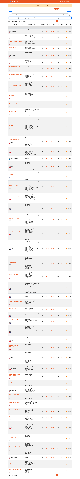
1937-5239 (52, 417)
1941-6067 (52, 31)
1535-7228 (52, 470)
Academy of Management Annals (15, 30)
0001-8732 (47, 309)
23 (61, 276)
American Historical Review (14, 416)
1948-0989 (52, 37)
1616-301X (47, 233)
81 (61, 296)
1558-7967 (52, 48)
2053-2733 (47, 141)
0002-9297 (47, 448)
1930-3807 (52, 42)
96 (61, 158)
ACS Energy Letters (12, 111)
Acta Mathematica (12, 157)
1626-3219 (52, 315)
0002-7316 (47, 368)
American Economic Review (14, 402)
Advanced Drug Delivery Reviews (15, 206)
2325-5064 (52, 368)
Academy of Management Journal (15, 35)
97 (61, 37)
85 (61, 76)
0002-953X (47, 470)
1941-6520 (47, 31)
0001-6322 (47, 166)
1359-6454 (47, 151)
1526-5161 (47, 427)
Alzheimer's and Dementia (14, 356)
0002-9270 (47, 438)
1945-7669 (47, 396)
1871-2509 (52, 158)
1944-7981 (52, 403)
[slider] (11, 13)
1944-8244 (47, 86)
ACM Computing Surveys (14, 60)
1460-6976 (52, 309)
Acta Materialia (12, 149)
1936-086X (53, 126)
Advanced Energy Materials (14, 218)
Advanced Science (12, 262)
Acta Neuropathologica (13, 164)
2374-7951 (52, 104)
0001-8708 (47, 296)
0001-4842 (47, 55)
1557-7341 (52, 62)
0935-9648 (47, 248)
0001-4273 (47, 37)
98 (61, 55)
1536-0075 (52, 427)
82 (61, 48)
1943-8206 (47, 302)
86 (61, 457)
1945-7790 (52, 376)
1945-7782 (47, 376)
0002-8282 (47, 403)
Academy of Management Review (15, 41)
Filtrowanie (56, 9)
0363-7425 (47, 42)
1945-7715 (52, 389)
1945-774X (53, 382)
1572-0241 (52, 438)
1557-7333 (52, 68)
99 (61, 31)
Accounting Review (12, 47)
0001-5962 (47, 158)
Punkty (42, 24)
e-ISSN (52, 24)
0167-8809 (47, 330)
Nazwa (15, 24)
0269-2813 (47, 347)
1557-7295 (52, 76)
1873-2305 (52, 330)
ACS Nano (11, 125)
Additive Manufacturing (13, 185)
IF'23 (57, 24)
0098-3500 (47, 76)
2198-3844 (47, 263)
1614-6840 (52, 219)
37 (61, 141)
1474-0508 (52, 175)
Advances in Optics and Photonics (15, 301)
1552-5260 (47, 357)
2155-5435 (47, 96)
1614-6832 (47, 219)
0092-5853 (47, 463)
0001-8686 (47, 287)
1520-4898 (52, 55)
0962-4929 (47, 175)
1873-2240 (52, 321)
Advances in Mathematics (14, 294)
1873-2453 (52, 151)
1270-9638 (47, 315)
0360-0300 (47, 62)
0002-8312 (47, 411)
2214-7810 (52, 186)
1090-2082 (52, 296)
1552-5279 (52, 357)
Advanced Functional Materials (15, 231)
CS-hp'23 (61, 24)
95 (61, 315)
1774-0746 (47, 339)
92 (61, 86)
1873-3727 (52, 287)
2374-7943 (47, 104)
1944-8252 (52, 86)
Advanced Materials (12, 246)
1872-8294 (52, 208)
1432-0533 (52, 166)
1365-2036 (52, 347)
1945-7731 (47, 382)
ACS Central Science (13, 103)
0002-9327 (47, 457)
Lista (60, 1)
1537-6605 (52, 448)
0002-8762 (47, 417)
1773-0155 (52, 339)
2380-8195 (47, 112)
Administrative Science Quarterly (15, 196)
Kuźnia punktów (66, 1)
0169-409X (47, 208)
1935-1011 (52, 411)
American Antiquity (12, 366)
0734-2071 (47, 68)
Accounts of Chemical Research (15, 53)
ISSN (47, 24)
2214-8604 (47, 186)
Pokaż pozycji (22, 21)
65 (61, 68)
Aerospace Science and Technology (15, 313)
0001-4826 (47, 48)
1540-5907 (52, 463)
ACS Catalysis (11, 95)
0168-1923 (47, 321)
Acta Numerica (12, 174)
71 (61, 396)
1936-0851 (47, 126)
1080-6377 (52, 457)
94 (61, 96)
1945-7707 (47, 389)
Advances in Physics (12, 308)
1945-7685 (52, 396)
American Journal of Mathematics (15, 455)
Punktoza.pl (15, 1)
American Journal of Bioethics (14, 426)
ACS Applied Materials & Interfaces (15, 85)
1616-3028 (52, 233)
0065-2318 (47, 276)
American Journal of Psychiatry (15, 469)
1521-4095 (52, 248)
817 (68, 21)
